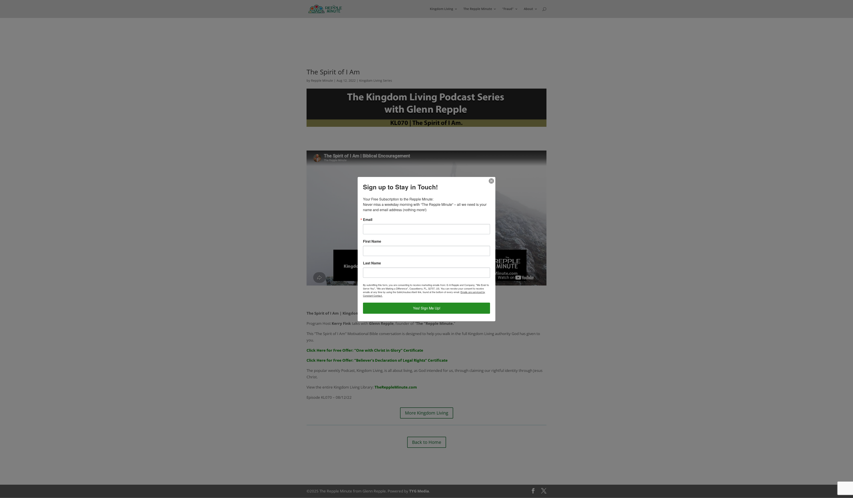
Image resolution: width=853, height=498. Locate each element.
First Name (372, 241)
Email (367, 219)
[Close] (491, 181)
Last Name (372, 263)
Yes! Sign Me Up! (426, 308)
